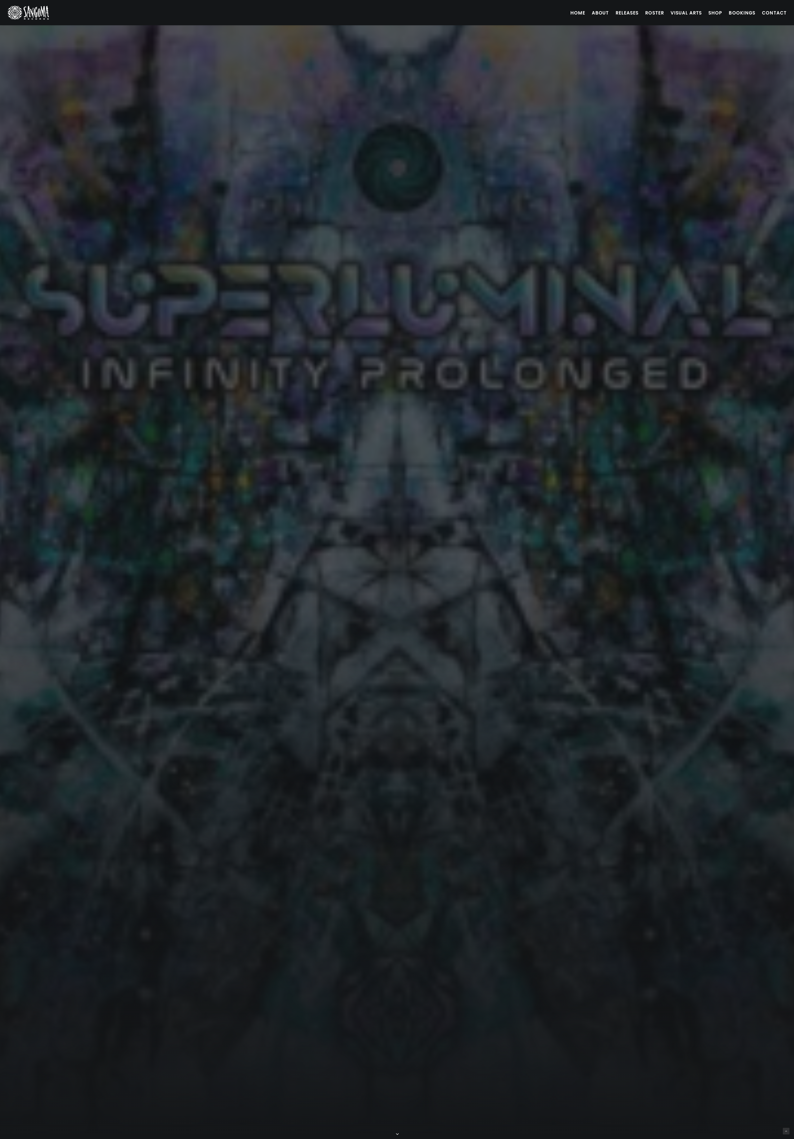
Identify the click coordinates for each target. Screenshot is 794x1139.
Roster (654, 13)
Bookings (742, 13)
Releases (627, 13)
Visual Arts (686, 13)
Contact (774, 13)
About (600, 13)
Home (577, 13)
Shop (715, 13)
